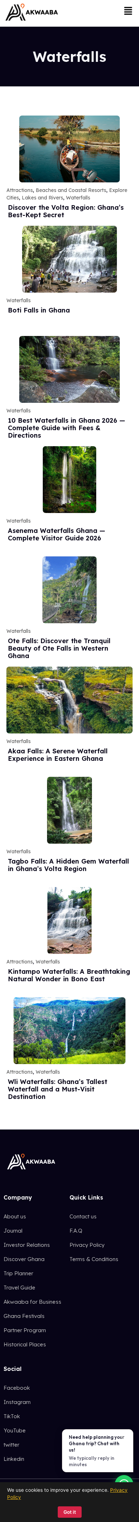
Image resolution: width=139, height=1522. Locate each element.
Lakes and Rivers (42, 197)
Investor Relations (27, 1244)
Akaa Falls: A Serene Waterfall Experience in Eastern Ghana (58, 755)
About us (15, 1216)
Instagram (17, 1402)
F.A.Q (76, 1230)
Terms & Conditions (94, 1259)
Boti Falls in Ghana (39, 310)
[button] (128, 11)
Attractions (19, 190)
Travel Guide (19, 1287)
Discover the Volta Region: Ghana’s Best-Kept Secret (66, 211)
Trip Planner (18, 1273)
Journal (13, 1230)
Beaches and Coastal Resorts (71, 190)
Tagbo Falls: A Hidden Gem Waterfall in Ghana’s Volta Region (68, 865)
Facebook (17, 1387)
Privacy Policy (87, 1244)
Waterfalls (78, 197)
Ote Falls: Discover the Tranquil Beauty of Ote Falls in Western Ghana (59, 648)
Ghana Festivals (24, 1316)
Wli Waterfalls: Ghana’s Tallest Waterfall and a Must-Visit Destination (57, 1089)
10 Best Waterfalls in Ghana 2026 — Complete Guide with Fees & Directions (66, 427)
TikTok (12, 1416)
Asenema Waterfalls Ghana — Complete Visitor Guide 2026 (56, 534)
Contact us (83, 1216)
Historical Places (25, 1344)
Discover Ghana (24, 1259)
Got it (69, 1512)
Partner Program (25, 1330)
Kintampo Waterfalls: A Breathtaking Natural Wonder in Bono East (69, 975)
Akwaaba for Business (32, 1301)
